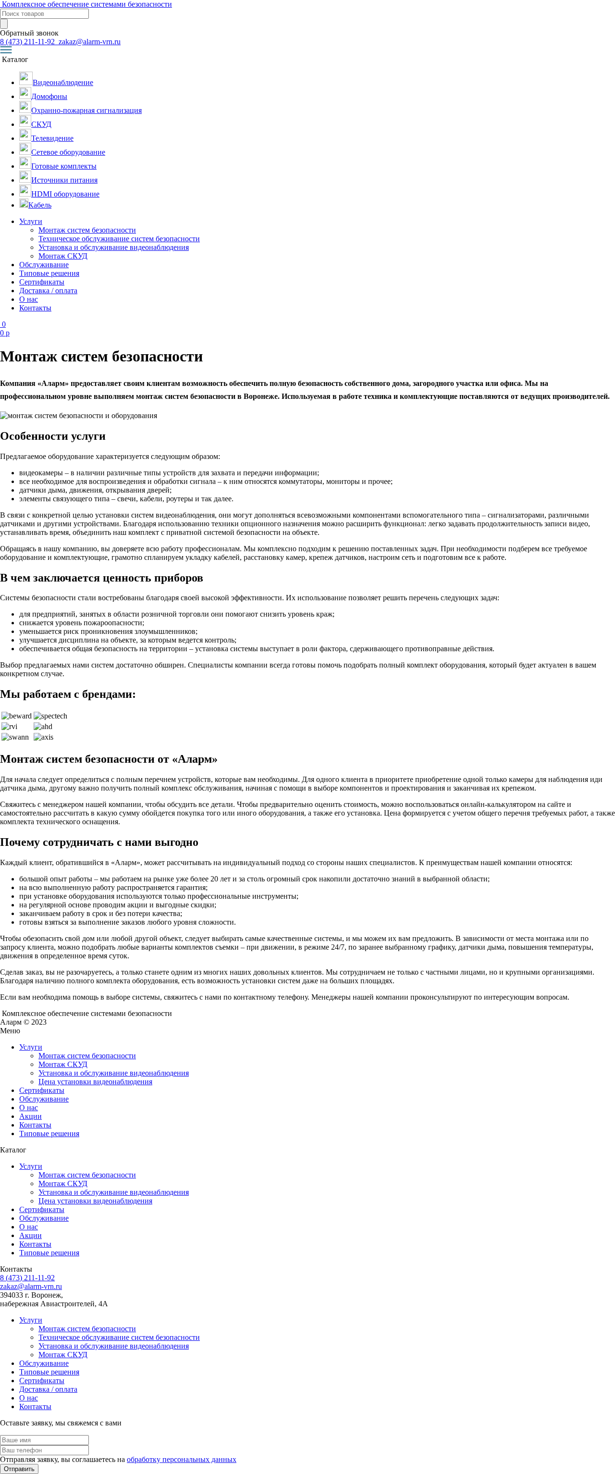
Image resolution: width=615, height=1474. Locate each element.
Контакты (35, 308)
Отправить (19, 1469)
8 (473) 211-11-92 (28, 41)
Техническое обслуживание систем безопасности (119, 239)
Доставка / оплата (48, 290)
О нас (28, 299)
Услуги (30, 221)
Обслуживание (44, 264)
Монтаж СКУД (62, 256)
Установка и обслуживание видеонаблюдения (113, 247)
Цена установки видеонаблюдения (95, 1082)
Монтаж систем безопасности (87, 230)
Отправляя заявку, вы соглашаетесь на (118, 1459)
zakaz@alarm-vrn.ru (89, 41)
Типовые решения (49, 273)
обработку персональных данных (181, 1459)
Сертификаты (41, 282)
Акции (30, 1116)
